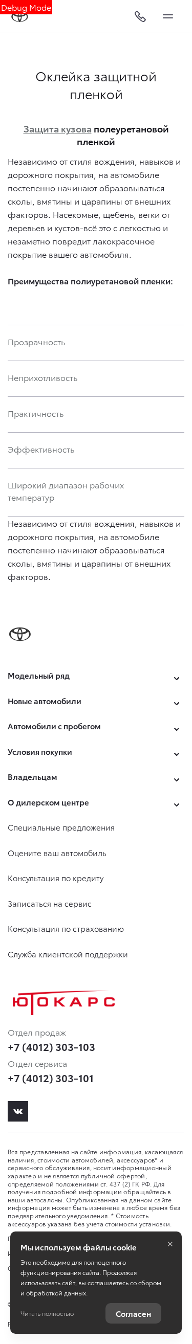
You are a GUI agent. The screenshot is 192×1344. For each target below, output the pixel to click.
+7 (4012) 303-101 (51, 1077)
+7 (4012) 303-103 (51, 1046)
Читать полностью (47, 1313)
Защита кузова (58, 128)
